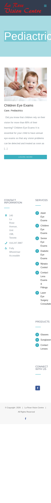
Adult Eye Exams (44, 217)
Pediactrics (17, 110)
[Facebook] (37, 388)
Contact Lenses (44, 347)
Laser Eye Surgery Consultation (44, 298)
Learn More (25, 157)
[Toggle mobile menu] (45, 5)
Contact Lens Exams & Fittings (44, 280)
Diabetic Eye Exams (44, 255)
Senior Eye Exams (44, 242)
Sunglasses (44, 340)
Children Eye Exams (18, 105)
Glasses (44, 334)
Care (6, 110)
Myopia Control (44, 266)
